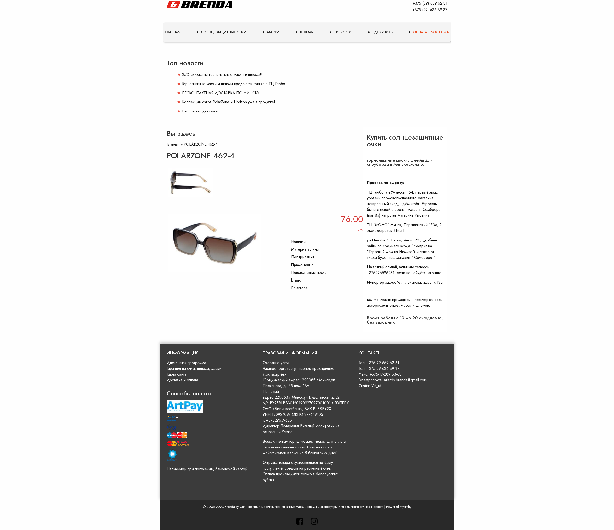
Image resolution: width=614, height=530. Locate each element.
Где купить (382, 32)
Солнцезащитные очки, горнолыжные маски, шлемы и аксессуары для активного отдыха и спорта (311, 506)
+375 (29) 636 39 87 (430, 9)
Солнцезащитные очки (223, 32)
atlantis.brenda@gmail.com (405, 380)
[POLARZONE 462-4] (192, 198)
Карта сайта (176, 374)
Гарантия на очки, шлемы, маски (194, 368)
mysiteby (405, 506)
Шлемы (307, 32)
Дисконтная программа (186, 362)
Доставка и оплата (182, 380)
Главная (172, 32)
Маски (273, 32)
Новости (343, 32)
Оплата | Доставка (431, 32)
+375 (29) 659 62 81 (430, 3)
